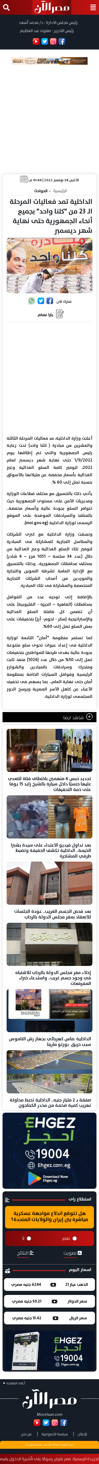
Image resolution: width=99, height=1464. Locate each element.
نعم (66, 1238)
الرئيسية (60, 190)
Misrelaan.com (49, 1414)
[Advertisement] (49, 119)
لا (23, 1238)
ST (26, 1444)
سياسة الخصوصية (55, 1434)
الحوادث (40, 190)
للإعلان (82, 1434)
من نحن (26, 1434)
